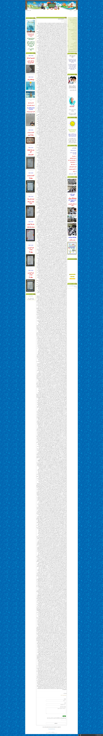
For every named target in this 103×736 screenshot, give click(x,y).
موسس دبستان (74, 23)
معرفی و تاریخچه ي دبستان (73, 20)
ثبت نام (71, 10)
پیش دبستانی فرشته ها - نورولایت (72, 51)
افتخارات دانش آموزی (73, 33)
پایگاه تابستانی (74, 48)
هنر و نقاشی (74, 32)
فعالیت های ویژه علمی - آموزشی (72, 29)
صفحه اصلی (75, 10)
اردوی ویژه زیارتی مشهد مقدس (72, 49)
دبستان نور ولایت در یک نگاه (73, 19)
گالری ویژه (75, 42)
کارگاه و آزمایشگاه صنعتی (73, 30)
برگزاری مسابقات (74, 39)
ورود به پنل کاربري (68, 0)
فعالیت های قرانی (74, 35)
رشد (76, 287)
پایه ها (75, 26)
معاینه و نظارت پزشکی (73, 36)
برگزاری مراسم (74, 45)
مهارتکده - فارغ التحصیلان (73, 46)
